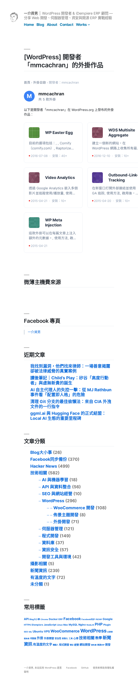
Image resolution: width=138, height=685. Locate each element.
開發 (108, 644)
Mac (65, 624)
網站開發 (85, 644)
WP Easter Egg (59, 132)
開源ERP (101, 645)
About (52, 24)
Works (81, 24)
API (26, 619)
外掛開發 (61, 521)
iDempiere (37, 624)
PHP (99, 624)
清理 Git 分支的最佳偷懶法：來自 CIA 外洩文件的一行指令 (70, 404)
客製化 (65, 638)
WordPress (53, 500)
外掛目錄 (39, 82)
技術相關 (38, 472)
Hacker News (43, 466)
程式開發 (50, 535)
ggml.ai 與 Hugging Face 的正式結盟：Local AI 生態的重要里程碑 (68, 416)
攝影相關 (38, 563)
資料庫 (48, 542)
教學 (98, 638)
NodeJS (90, 625)
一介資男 (31, 13)
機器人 (55, 645)
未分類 (36, 584)
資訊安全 (50, 549)
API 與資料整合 (56, 486)
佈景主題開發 (66, 514)
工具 (71, 638)
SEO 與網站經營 (57, 493)
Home (29, 24)
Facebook (72, 619)
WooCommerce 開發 (74, 507)
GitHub (85, 667)
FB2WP (99, 619)
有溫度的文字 (43, 577)
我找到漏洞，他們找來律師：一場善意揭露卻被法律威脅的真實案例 (70, 369)
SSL (30, 632)
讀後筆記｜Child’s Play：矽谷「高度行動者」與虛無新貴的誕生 (69, 380)
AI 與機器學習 (55, 479)
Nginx (82, 624)
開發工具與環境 (56, 556)
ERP (60, 619)
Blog (40, 24)
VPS (47, 631)
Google (108, 619)
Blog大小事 (41, 452)
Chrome (44, 619)
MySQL (73, 624)
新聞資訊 (38, 570)
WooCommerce (65, 631)
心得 (75, 638)
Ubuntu (38, 631)
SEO (26, 632)
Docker (53, 619)
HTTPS (27, 625)
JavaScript (50, 624)
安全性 (58, 638)
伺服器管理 (52, 528)
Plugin (107, 624)
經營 (76, 644)
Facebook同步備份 (48, 459)
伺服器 (33, 638)
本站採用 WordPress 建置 (48, 667)
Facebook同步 (88, 619)
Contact (66, 24)
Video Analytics (60, 177)
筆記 (72, 645)
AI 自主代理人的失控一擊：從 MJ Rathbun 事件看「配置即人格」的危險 (70, 392)
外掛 (40, 638)
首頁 (27, 82)
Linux (60, 625)
